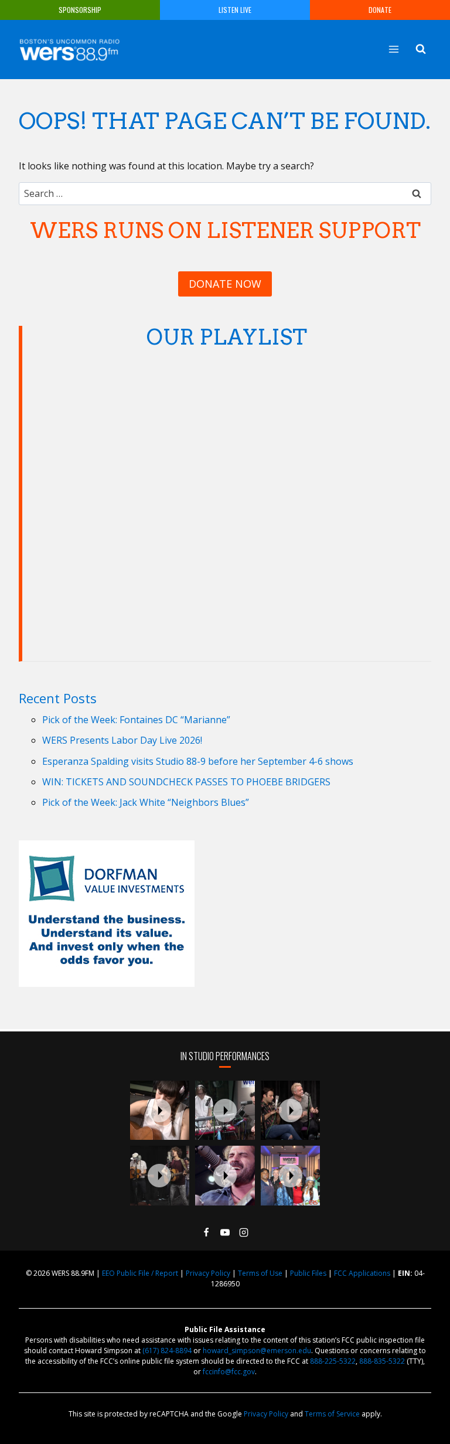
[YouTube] (225, 1232)
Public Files (308, 1273)
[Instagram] (243, 1232)
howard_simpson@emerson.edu (257, 1351)
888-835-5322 (382, 1361)
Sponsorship (80, 10)
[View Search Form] (420, 49)
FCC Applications (362, 1273)
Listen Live (235, 10)
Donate (380, 10)
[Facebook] (206, 1232)
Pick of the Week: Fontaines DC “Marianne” (136, 719)
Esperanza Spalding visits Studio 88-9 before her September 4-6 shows (197, 761)
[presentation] (160, 1110)
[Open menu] (393, 49)
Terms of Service (332, 1414)
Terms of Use (260, 1273)
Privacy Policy (208, 1273)
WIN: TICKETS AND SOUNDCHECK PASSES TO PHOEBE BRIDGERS (186, 781)
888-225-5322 (333, 1361)
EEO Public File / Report (140, 1273)
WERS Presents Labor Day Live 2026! (122, 740)
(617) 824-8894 (167, 1351)
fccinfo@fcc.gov (229, 1372)
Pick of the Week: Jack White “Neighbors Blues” (145, 802)
